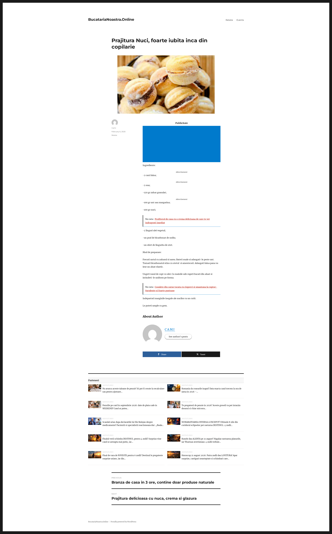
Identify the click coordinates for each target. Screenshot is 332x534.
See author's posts (178, 336)
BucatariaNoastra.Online (111, 19)
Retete (229, 20)
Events (240, 20)
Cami (170, 330)
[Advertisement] (182, 144)
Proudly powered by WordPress (123, 522)
